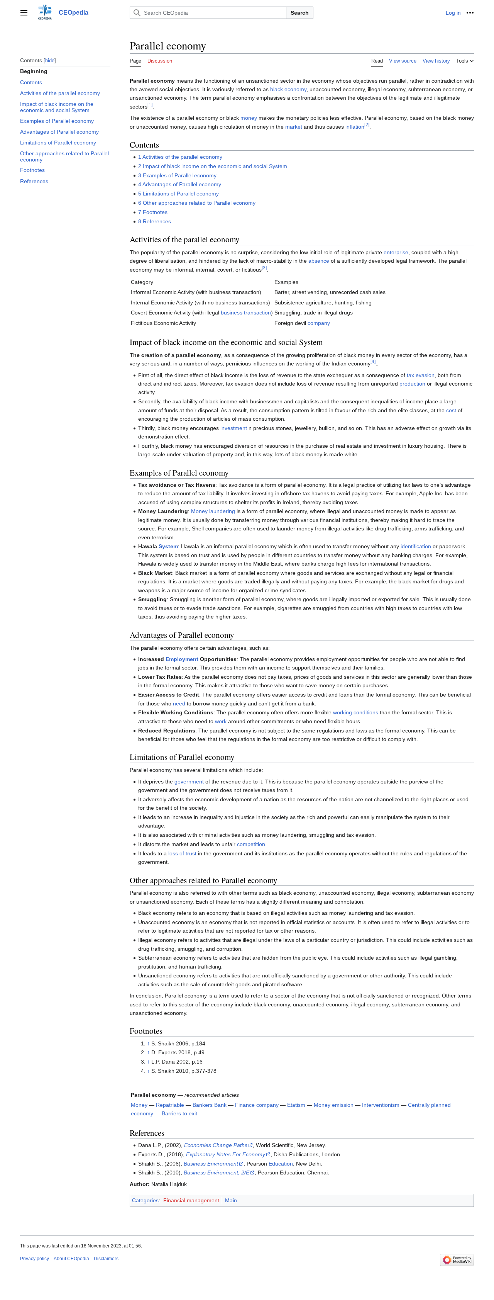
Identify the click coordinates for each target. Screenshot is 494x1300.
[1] (149, 104)
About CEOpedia (71, 1258)
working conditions (355, 712)
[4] (373, 361)
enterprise (396, 252)
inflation (354, 127)
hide (49, 60)
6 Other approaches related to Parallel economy (196, 203)
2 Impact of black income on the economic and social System (212, 166)
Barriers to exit (179, 1113)
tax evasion (421, 375)
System (168, 546)
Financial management (191, 1200)
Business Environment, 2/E (216, 1172)
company (319, 323)
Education (281, 1164)
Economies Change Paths (215, 1145)
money (248, 118)
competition (251, 844)
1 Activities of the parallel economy (180, 157)
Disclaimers (106, 1258)
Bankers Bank (210, 1105)
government (189, 781)
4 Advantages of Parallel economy (179, 184)
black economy (288, 89)
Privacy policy (34, 1258)
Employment (182, 659)
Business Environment (211, 1164)
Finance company (257, 1105)
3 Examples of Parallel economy (177, 175)
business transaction (246, 312)
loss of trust (182, 853)
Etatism (296, 1105)
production (412, 384)
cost (451, 410)
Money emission (334, 1105)
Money (139, 1105)
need (179, 703)
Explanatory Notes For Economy (225, 1154)
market (293, 127)
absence (318, 261)
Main (231, 1200)
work (221, 721)
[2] (366, 124)
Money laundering (213, 511)
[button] (24, 13)
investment (233, 428)
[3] (264, 267)
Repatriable (170, 1105)
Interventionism (380, 1105)
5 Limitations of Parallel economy (178, 193)
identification (416, 546)
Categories (145, 1200)
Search (300, 13)
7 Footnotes (152, 212)
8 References (154, 221)
